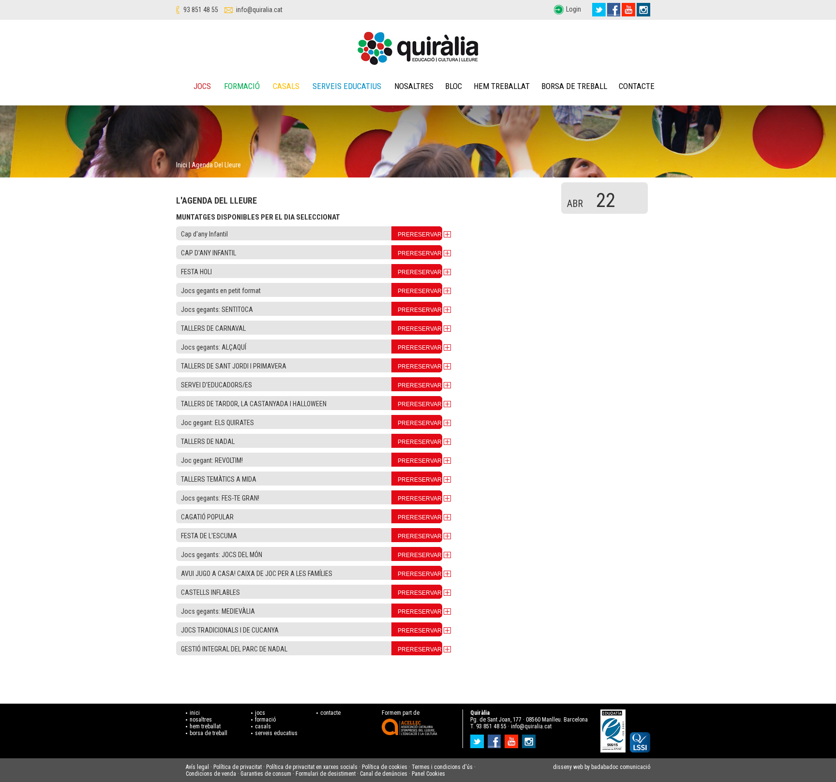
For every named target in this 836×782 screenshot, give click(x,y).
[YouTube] (628, 9)
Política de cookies (384, 767)
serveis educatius (276, 733)
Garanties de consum (265, 773)
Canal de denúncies (383, 773)
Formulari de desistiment (326, 773)
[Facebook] (613, 9)
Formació (242, 86)
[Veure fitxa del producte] (447, 234)
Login (573, 9)
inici (195, 712)
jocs (260, 712)
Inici (181, 165)
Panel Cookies (428, 773)
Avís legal (197, 767)
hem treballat (205, 726)
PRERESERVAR (420, 234)
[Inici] (418, 48)
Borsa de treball (574, 86)
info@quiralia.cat (259, 10)
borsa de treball (208, 733)
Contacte (637, 86)
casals (263, 726)
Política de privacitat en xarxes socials (312, 767)
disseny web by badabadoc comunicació (601, 767)
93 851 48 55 (200, 10)
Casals (286, 86)
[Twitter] (599, 9)
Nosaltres (413, 86)
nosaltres (201, 719)
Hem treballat (502, 86)
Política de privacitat (237, 767)
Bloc (453, 86)
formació (265, 719)
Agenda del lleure (216, 165)
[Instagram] (643, 9)
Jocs (202, 86)
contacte (330, 712)
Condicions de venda (211, 773)
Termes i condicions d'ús (442, 767)
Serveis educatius (347, 86)
